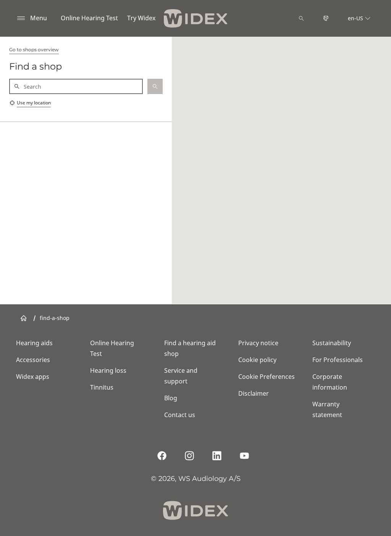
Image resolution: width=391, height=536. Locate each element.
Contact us (179, 415)
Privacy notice (258, 343)
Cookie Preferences (266, 376)
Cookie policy (257, 360)
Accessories (33, 360)
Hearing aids (34, 343)
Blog (170, 398)
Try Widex (141, 18)
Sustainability (331, 343)
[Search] (301, 18)
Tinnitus (101, 387)
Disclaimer (253, 393)
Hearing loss (108, 370)
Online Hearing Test (89, 18)
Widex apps (32, 376)
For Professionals (337, 360)
